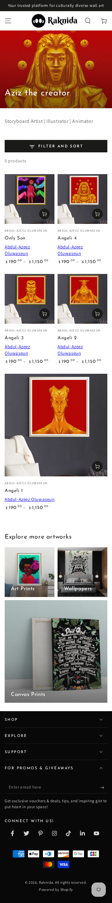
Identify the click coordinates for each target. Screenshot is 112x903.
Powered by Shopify (56, 889)
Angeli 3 (14, 338)
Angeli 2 (67, 338)
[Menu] (8, 21)
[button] (88, 21)
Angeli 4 (67, 238)
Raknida (46, 882)
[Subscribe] (103, 787)
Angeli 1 (14, 491)
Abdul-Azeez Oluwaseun (30, 499)
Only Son (15, 238)
